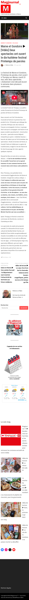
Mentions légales (6, 588)
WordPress (16, 597)
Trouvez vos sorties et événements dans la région (14, 377)
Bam (22, 597)
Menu (5, 18)
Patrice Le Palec (9, 65)
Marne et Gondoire (6, 43)
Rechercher (4, 305)
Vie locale (15, 43)
